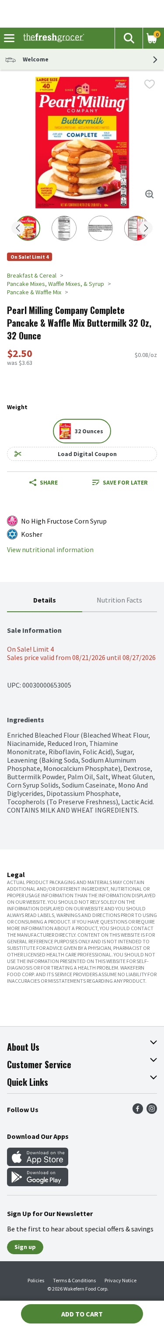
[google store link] (37, 1183)
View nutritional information (50, 550)
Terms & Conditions (74, 1280)
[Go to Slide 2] (64, 228)
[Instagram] (152, 1111)
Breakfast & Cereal (31, 275)
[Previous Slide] (18, 228)
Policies (36, 1280)
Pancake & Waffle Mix (34, 292)
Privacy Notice (120, 1280)
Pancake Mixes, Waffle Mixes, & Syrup (55, 284)
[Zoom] (149, 194)
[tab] (44, 600)
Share (49, 482)
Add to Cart (82, 1313)
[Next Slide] (146, 228)
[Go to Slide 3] (100, 228)
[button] (129, 38)
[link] (120, 482)
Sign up (25, 1247)
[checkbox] (149, 84)
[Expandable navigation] (9, 38)
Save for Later (125, 482)
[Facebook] (138, 1111)
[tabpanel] (82, 713)
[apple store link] (37, 1163)
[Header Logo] (52, 38)
